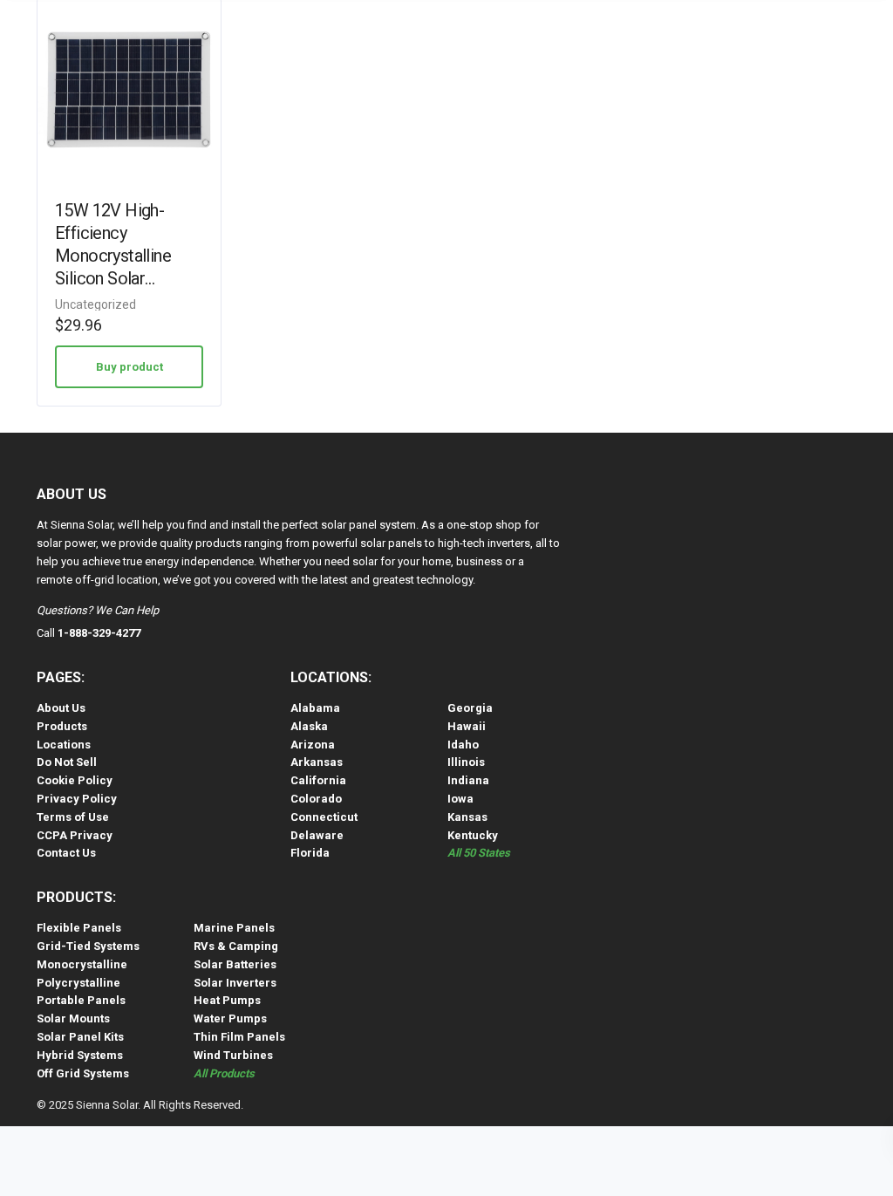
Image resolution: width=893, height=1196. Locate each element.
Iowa (460, 798)
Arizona (312, 744)
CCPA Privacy (74, 835)
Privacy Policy (77, 798)
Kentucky (472, 835)
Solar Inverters (235, 982)
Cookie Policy (74, 780)
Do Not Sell (67, 762)
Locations (64, 744)
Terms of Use (73, 817)
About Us (61, 707)
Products (62, 726)
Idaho (463, 744)
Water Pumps (230, 1018)
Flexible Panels (79, 927)
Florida (310, 852)
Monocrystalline (82, 964)
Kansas (467, 817)
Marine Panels (234, 927)
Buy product (129, 366)
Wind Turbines (233, 1055)
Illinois (466, 762)
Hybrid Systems (80, 1055)
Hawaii (466, 726)
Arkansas (316, 762)
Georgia (470, 707)
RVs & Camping (236, 946)
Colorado (316, 798)
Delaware (317, 835)
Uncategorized (95, 305)
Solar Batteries (235, 964)
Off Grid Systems (83, 1073)
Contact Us (66, 852)
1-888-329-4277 (99, 632)
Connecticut (324, 817)
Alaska (309, 726)
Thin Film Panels (239, 1036)
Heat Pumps (227, 1000)
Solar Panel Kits (80, 1036)
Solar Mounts (73, 1018)
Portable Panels (81, 1000)
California (318, 780)
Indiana (468, 780)
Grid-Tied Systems (88, 946)
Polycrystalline (78, 982)
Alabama (315, 707)
